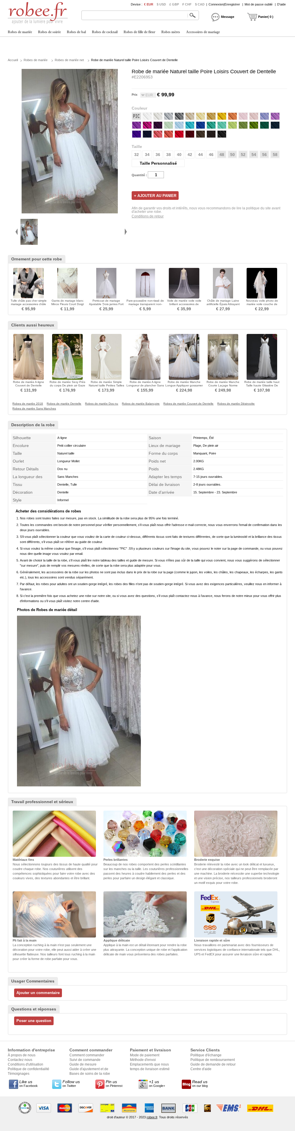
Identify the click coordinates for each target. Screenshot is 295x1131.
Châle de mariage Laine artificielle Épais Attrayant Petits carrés (223, 304)
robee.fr (152, 1117)
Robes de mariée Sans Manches (34, 408)
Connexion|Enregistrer (224, 4)
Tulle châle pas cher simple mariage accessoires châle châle (29, 304)
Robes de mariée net (69, 60)
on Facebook (28, 1083)
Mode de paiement (144, 1055)
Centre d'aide (200, 1069)
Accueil (13, 60)
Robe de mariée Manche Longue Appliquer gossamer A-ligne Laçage (184, 385)
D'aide (281, 4)
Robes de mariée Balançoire (141, 403)
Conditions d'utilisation (25, 1064)
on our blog (200, 1083)
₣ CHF (187, 4)
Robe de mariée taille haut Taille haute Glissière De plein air (261, 385)
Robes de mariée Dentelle (64, 403)
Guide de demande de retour (213, 1064)
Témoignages (18, 1074)
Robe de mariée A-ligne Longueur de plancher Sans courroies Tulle (145, 385)
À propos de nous (21, 1055)
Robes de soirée (49, 32)
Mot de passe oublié (259, 4)
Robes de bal (76, 32)
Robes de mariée (20, 32)
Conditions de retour (148, 216)
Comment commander (86, 1055)
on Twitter (71, 1083)
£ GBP (174, 4)
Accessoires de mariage (203, 32)
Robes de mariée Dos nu (101, 403)
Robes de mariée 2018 (27, 403)
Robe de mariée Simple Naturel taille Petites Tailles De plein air (106, 385)
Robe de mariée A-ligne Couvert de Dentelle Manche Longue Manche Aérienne (28, 387)
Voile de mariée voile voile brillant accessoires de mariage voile (184, 304)
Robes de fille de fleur (139, 32)
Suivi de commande (85, 1060)
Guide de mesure (83, 1064)
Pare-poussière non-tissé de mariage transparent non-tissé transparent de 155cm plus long (145, 306)
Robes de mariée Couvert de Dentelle (188, 403)
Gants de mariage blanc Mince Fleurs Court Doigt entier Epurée (67, 304)
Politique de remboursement (212, 1060)
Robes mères (170, 32)
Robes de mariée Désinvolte (236, 403)
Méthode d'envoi (143, 1060)
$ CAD (200, 4)
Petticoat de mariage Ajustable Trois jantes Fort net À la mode (106, 304)
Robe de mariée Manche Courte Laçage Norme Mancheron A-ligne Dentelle (223, 385)
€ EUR (148, 4)
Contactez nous (20, 1060)
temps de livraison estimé (150, 1069)
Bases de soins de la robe (89, 1074)
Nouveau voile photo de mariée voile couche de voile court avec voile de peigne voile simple (262, 306)
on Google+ (157, 1083)
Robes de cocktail (105, 32)
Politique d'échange (206, 1055)
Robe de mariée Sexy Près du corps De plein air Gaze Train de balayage (67, 385)
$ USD (161, 4)
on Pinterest (114, 1083)
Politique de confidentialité (28, 1069)
